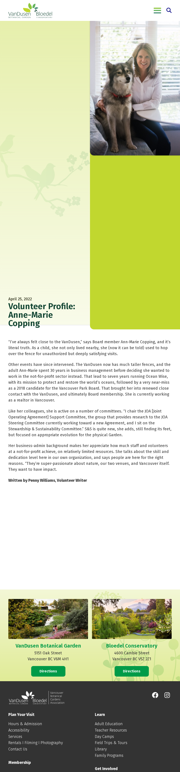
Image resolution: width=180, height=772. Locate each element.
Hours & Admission (25, 723)
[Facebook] (155, 695)
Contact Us (17, 749)
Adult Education (109, 723)
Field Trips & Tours (111, 742)
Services (15, 736)
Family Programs (109, 755)
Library (101, 749)
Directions (48, 671)
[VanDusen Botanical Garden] (30, 10)
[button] (157, 10)
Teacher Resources (111, 730)
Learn (100, 714)
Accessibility (18, 730)
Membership (19, 762)
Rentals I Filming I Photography (35, 742)
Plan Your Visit (21, 714)
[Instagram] (167, 695)
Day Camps (104, 736)
